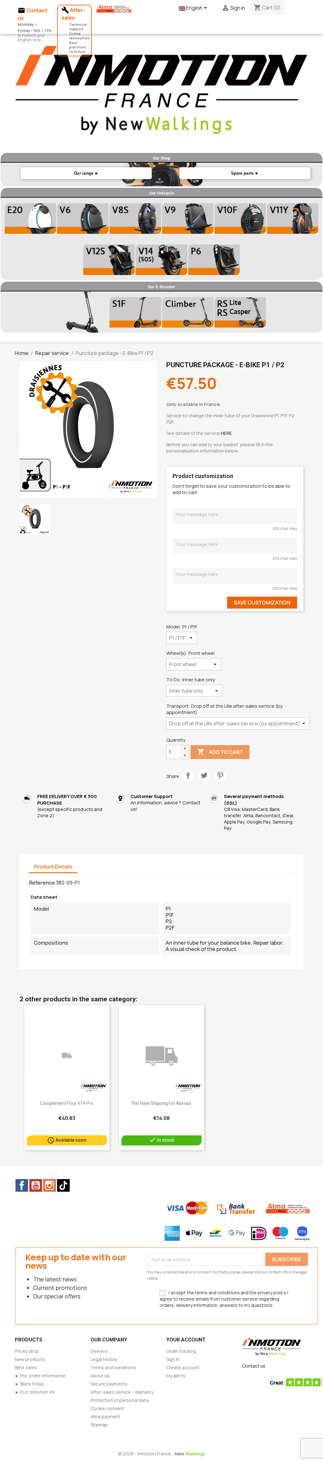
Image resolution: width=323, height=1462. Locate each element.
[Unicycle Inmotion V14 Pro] (161, 260)
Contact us (253, 1366)
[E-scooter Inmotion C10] (83, 312)
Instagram (49, 1185)
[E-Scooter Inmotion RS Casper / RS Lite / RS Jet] (240, 312)
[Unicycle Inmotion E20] (30, 218)
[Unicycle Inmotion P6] (213, 260)
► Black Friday (29, 1384)
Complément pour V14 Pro (66, 1103)
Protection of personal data (120, 1400)
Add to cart (220, 752)
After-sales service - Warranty (122, 1392)
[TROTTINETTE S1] (187, 312)
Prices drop (27, 1351)
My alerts (175, 1376)
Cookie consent (107, 1408)
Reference (42, 883)
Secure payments (109, 1384)
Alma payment (105, 1417)
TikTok (63, 1185)
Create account (182, 1367)
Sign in (172, 1359)
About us (100, 1376)
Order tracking (181, 1351)
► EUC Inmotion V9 (35, 1392)
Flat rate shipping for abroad (161, 1103)
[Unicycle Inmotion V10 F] (240, 218)
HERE (226, 433)
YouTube (35, 1185)
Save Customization (262, 602)
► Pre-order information (40, 1376)
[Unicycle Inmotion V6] (83, 218)
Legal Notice (104, 1359)
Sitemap (99, 1425)
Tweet (204, 775)
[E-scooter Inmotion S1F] (135, 312)
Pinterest (220, 775)
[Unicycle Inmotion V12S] (109, 260)
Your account (186, 1340)
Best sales (26, 1367)
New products (30, 1359)
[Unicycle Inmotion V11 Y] (292, 218)
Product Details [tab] (53, 866)
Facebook (21, 1185)
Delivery (99, 1351)
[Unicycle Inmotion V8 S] (135, 218)
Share (188, 775)
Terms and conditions (113, 1367)
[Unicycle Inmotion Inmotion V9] (187, 218)
